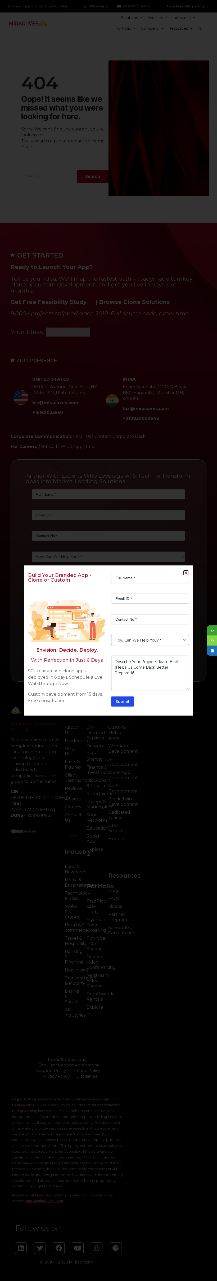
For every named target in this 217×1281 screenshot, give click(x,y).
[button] (186, 573)
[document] (108, 640)
